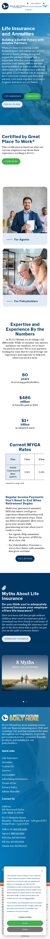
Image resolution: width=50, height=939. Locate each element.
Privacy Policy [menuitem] (9, 787)
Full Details (25, 559)
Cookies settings (25, 917)
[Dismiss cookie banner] (42, 871)
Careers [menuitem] (6, 770)
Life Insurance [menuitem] (10, 758)
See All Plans (12, 104)
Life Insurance (12, 96)
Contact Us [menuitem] (8, 766)
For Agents (35, 3)
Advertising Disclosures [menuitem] (15, 779)
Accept (25, 923)
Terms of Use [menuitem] (9, 783)
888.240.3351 (17, 833)
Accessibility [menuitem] (8, 775)
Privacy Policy (29, 898)
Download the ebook (16, 639)
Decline (25, 929)
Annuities (32, 96)
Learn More (11, 161)
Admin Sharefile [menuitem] (11, 791)
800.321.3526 (20, 829)
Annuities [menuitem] (7, 762)
